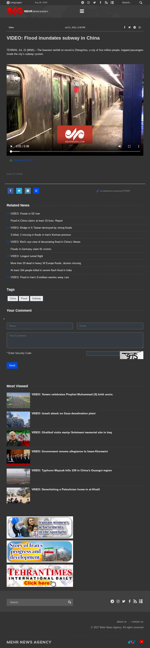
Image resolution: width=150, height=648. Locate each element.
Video (11, 27)
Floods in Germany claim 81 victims (31, 249)
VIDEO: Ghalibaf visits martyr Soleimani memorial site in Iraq (72, 432)
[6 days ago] (18, 476)
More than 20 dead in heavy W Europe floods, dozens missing (46, 263)
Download (23, 160)
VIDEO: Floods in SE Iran (25, 213)
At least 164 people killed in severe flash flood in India (41, 270)
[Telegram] (112, 601)
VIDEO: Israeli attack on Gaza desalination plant (64, 413)
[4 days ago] (18, 419)
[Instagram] (118, 601)
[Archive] (140, 601)
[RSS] (135, 601)
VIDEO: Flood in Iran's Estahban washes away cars (40, 277)
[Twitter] (123, 601)
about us (122, 621)
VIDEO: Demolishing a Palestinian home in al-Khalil (66, 489)
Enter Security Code (19, 353)
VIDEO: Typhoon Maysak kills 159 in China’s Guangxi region (72, 470)
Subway (36, 298)
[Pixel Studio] (139, 642)
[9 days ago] (18, 438)
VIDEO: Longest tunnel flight (27, 256)
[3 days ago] (18, 400)
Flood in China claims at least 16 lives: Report (37, 220)
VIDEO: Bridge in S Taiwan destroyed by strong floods (41, 227)
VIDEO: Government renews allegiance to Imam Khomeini (70, 451)
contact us (137, 621)
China (13, 298)
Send (12, 365)
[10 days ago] (18, 495)
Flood (24, 298)
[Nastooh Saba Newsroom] (129, 642)
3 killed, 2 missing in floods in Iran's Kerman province (41, 234)
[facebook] (129, 601)
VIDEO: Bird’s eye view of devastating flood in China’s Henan (45, 241)
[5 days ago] (18, 457)
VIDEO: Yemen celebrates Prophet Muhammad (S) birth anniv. (72, 394)
